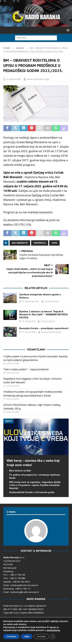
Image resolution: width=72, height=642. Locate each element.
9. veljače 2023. (13, 79)
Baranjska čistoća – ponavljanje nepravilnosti (43, 328)
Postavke (41, 636)
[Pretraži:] (36, 37)
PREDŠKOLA (40, 242)
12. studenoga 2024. (30, 301)
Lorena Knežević (51, 301)
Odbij (26, 636)
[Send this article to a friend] (40, 128)
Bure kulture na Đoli (20, 470)
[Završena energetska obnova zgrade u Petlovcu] (10, 298)
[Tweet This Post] (15, 128)
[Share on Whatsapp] (56, 128)
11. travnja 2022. (29, 332)
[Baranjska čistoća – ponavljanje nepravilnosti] (10, 332)
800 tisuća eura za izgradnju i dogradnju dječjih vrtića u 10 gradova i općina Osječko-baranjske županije (35, 485)
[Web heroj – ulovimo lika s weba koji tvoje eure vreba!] (36, 453)
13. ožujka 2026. (29, 321)
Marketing (8, 588)
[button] (67, 30)
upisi (54, 242)
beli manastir (20, 242)
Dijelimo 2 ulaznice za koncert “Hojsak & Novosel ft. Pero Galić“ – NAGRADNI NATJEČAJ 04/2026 (43, 314)
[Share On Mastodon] (64, 128)
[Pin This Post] (32, 128)
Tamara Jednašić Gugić (37, 79)
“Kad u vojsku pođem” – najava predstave (26, 369)
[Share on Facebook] (7, 128)
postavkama (53, 630)
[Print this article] (48, 128)
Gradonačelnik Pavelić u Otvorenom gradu (31, 492)
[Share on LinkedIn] (24, 128)
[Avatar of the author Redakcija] (36, 538)
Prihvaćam (11, 636)
